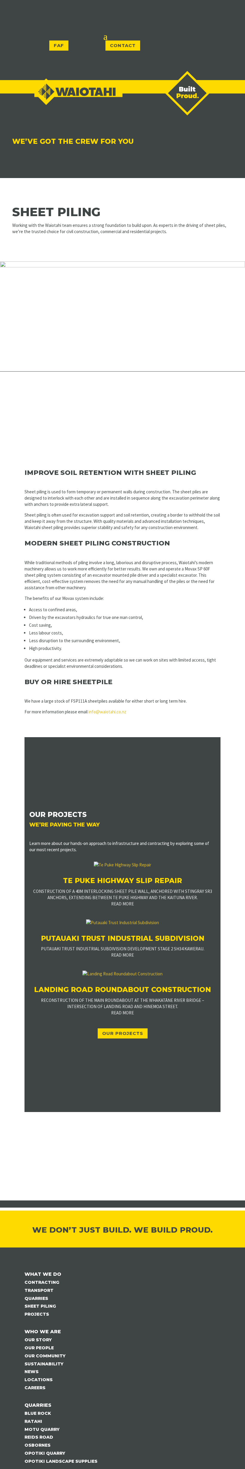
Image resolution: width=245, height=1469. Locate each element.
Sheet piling (40, 1306)
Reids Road (38, 1437)
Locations (38, 1379)
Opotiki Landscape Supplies (60, 1461)
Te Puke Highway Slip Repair (122, 881)
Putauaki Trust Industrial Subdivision (122, 938)
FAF (59, 45)
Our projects (122, 1033)
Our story (38, 1339)
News (31, 1371)
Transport (38, 1290)
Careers (34, 1387)
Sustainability (43, 1364)
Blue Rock (37, 1413)
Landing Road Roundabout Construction (122, 989)
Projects (36, 1314)
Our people (39, 1348)
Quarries (36, 1298)
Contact (123, 45)
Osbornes (37, 1445)
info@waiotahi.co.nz (107, 712)
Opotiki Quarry (44, 1453)
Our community (44, 1356)
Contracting (41, 1282)
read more (122, 904)
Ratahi (33, 1421)
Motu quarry (41, 1429)
